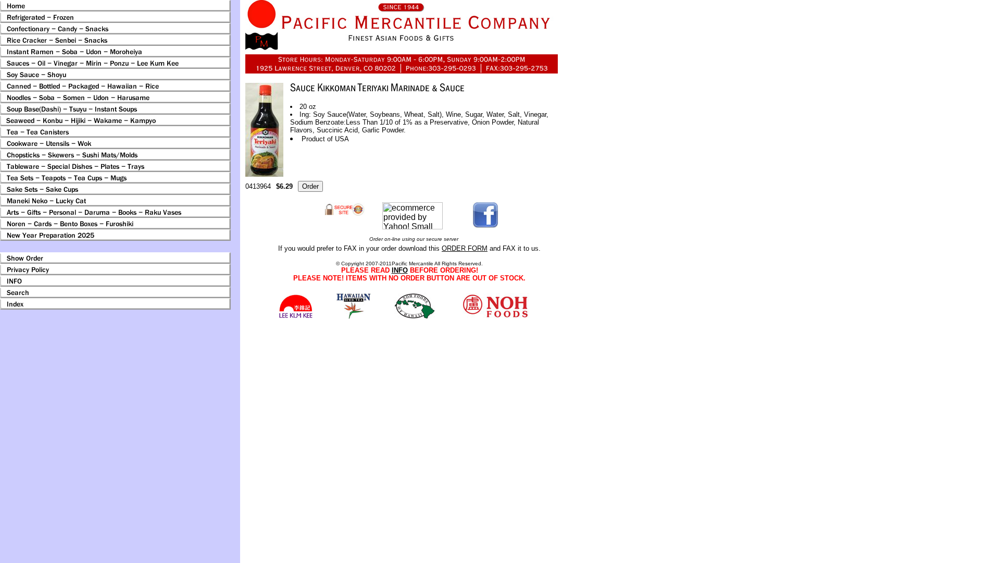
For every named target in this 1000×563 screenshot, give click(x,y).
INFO (400, 270)
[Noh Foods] (353, 316)
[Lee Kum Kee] (295, 317)
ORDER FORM (465, 248)
